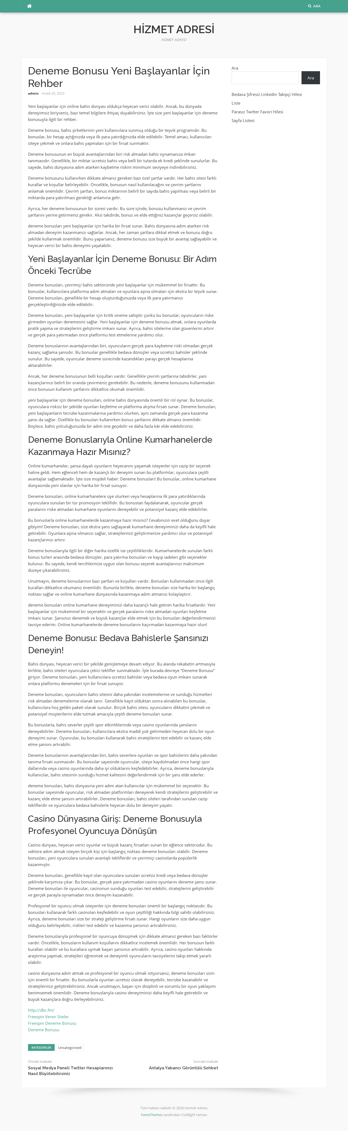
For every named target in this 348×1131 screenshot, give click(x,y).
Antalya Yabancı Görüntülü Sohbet (183, 1068)
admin (33, 93)
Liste (236, 103)
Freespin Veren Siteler (48, 1016)
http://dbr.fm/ (41, 1010)
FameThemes (152, 1114)
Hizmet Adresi (174, 29)
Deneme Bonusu (43, 1029)
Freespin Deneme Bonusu (52, 1023)
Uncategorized (70, 1047)
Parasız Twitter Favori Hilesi (257, 111)
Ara (235, 68)
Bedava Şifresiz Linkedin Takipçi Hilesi (267, 94)
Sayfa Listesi (243, 120)
